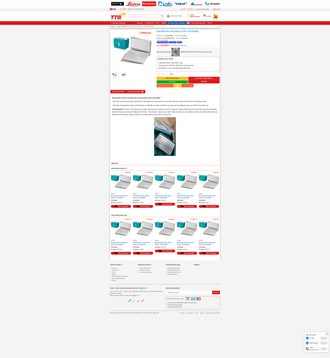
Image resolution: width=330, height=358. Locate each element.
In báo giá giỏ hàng (166, 85)
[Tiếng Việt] (111, 9)
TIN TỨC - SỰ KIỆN (187, 9)
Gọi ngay (324, 348)
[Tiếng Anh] (114, 9)
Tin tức (157, 23)
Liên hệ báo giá (187, 85)
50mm (179, 42)
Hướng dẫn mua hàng (174, 268)
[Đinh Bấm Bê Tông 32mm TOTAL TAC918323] (165, 182)
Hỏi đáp (163, 23)
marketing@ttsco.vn (134, 295)
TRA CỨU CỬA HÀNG (176, 16)
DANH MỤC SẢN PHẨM (118, 23)
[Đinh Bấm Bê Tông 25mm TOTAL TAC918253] (187, 182)
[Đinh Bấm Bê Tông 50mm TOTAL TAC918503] (143, 228)
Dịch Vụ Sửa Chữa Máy (198, 23)
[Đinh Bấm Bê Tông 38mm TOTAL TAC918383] (143, 182)
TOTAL (113, 193)
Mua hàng (323, 343)
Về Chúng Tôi (149, 23)
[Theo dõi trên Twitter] (134, 300)
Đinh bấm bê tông (162, 42)
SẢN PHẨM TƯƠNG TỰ (119, 168)
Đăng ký (216, 292)
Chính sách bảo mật (145, 268)
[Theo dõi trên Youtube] (143, 300)
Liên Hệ (209, 23)
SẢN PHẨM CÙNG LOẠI (119, 215)
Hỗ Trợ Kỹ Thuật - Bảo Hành (176, 23)
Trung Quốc (172, 42)
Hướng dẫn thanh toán (174, 270)
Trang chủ (140, 23)
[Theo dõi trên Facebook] (130, 300)
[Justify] (162, 16)
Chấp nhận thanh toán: (173, 298)
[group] (132, 50)
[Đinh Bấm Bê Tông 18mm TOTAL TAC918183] (209, 182)
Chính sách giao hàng (146, 272)
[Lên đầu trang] (327, 36)
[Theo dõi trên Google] (139, 300)
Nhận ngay (323, 338)
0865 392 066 (195, 16)
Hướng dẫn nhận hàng (174, 272)
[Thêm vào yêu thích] (175, 85)
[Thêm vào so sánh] (179, 85)
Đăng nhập (216, 9)
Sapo (157, 313)
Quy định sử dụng (144, 270)
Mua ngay (172, 82)
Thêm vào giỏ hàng (172, 78)
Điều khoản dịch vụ (173, 274)
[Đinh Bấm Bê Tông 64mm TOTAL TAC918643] (121, 182)
